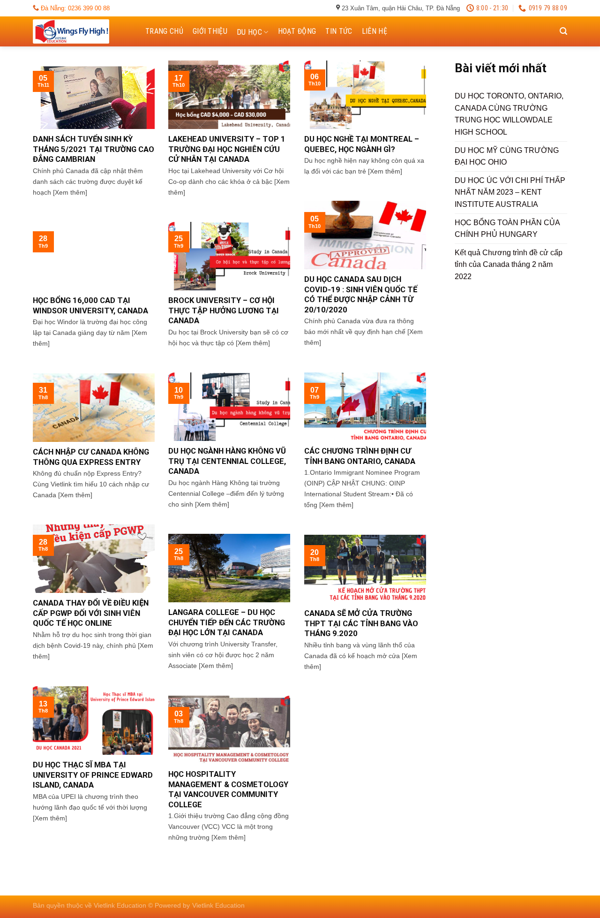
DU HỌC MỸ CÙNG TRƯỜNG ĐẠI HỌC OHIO (507, 156)
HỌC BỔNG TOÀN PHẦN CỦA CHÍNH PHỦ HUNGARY (507, 229)
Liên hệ (374, 31)
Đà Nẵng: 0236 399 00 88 (74, 8)
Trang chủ (164, 31)
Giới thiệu (210, 31)
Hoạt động (297, 31)
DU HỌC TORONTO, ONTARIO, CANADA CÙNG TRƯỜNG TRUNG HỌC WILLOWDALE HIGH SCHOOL (509, 114)
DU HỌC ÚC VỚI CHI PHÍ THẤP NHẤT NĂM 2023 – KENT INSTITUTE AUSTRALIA (510, 192)
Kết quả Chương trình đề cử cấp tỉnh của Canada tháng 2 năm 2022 (508, 265)
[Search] (563, 31)
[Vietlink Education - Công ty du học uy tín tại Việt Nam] (80, 31)
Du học (249, 32)
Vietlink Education (218, 905)
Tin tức (338, 31)
